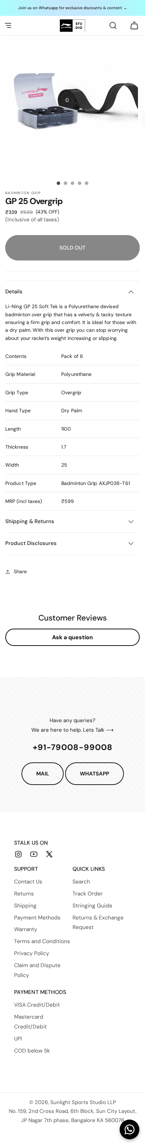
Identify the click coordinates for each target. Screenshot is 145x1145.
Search (81, 881)
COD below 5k (32, 1050)
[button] (8, 25)
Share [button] (20, 571)
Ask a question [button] (72, 637)
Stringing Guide (92, 905)
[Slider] (58, 183)
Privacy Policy (31, 953)
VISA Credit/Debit (37, 1004)
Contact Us (28, 881)
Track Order (87, 893)
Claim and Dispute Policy (37, 970)
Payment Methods (37, 917)
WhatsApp (94, 773)
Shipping (25, 905)
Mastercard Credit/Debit (30, 1021)
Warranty (25, 929)
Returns (24, 893)
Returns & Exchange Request (98, 922)
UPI (18, 1038)
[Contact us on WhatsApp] (129, 1129)
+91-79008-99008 (73, 747)
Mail (42, 773)
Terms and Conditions (42, 941)
